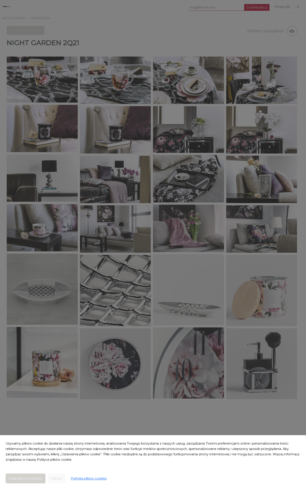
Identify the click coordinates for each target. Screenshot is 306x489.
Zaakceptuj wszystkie (25, 478)
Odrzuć (56, 478)
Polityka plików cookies (89, 478)
